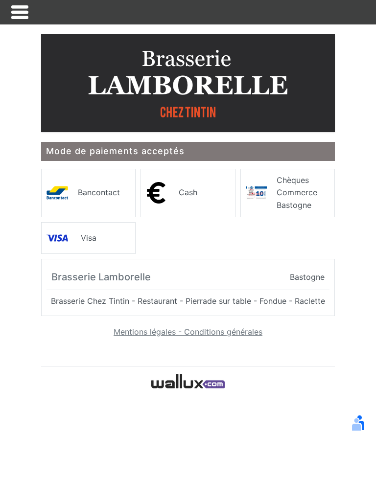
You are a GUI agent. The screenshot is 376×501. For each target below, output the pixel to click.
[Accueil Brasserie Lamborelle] (188, 82)
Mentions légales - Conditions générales (188, 332)
